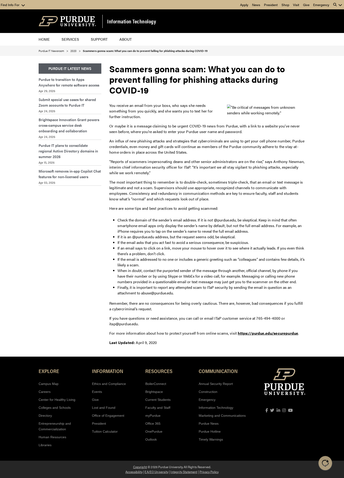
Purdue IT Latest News (69, 68)
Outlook (151, 439)
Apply (244, 4)
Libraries (45, 445)
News (256, 4)
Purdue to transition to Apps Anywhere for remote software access (69, 82)
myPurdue (153, 415)
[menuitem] (70, 68)
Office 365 (153, 423)
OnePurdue (153, 431)
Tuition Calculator (105, 431)
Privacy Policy (209, 471)
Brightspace (154, 392)
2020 (73, 51)
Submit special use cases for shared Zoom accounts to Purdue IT (67, 102)
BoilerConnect (155, 384)
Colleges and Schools (55, 407)
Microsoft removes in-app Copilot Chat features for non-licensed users (70, 173)
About (125, 39)
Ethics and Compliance (109, 384)
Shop (285, 4)
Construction (208, 392)
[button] (337, 4)
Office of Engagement (108, 415)
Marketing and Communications (222, 415)
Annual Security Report (216, 384)
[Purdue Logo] (67, 21)
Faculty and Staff (157, 407)
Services (70, 39)
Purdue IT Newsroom (51, 51)
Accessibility (134, 471)
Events (97, 392)
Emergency (321, 4)
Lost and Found (103, 407)
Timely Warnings (211, 439)
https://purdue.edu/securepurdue (268, 333)
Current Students (158, 400)
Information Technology (131, 21)
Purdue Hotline (210, 431)
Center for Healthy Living (57, 400)
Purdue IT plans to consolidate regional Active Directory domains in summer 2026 (68, 151)
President (271, 4)
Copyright (140, 466)
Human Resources (52, 437)
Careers (45, 392)
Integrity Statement (183, 471)
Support (99, 39)
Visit (296, 4)
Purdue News (209, 423)
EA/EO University (156, 471)
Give (306, 4)
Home (44, 39)
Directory (45, 415)
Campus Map (49, 384)
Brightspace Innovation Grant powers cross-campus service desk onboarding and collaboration (69, 125)
